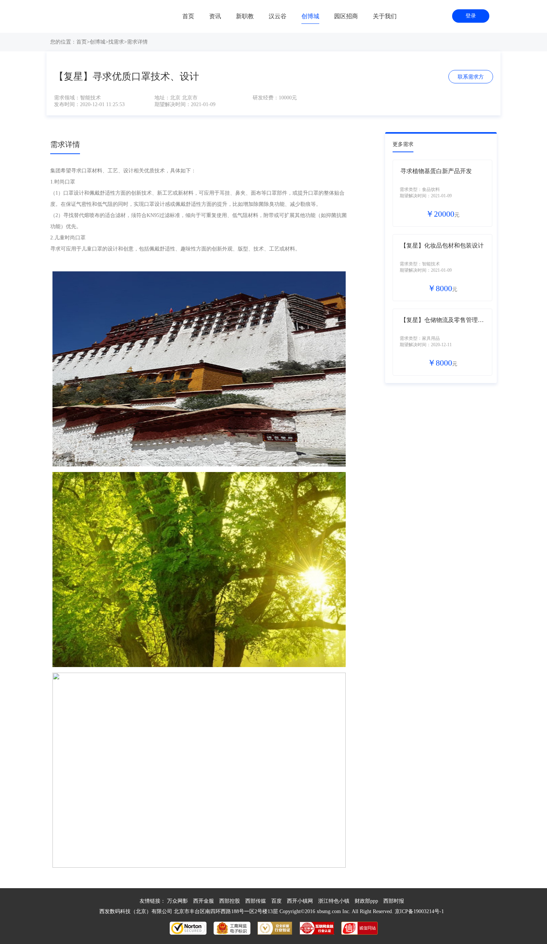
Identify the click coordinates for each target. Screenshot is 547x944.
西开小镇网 (300, 901)
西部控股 (229, 901)
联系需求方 (471, 77)
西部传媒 (255, 901)
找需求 (116, 42)
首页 (188, 16)
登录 (471, 16)
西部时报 (393, 901)
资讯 (215, 16)
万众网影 (177, 901)
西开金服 (203, 901)
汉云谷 (278, 16)
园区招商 (346, 16)
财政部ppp (366, 901)
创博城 (310, 16)
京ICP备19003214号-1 (419, 911)
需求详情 (137, 42)
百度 (276, 901)
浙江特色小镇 (333, 901)
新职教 (245, 16)
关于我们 (385, 16)
